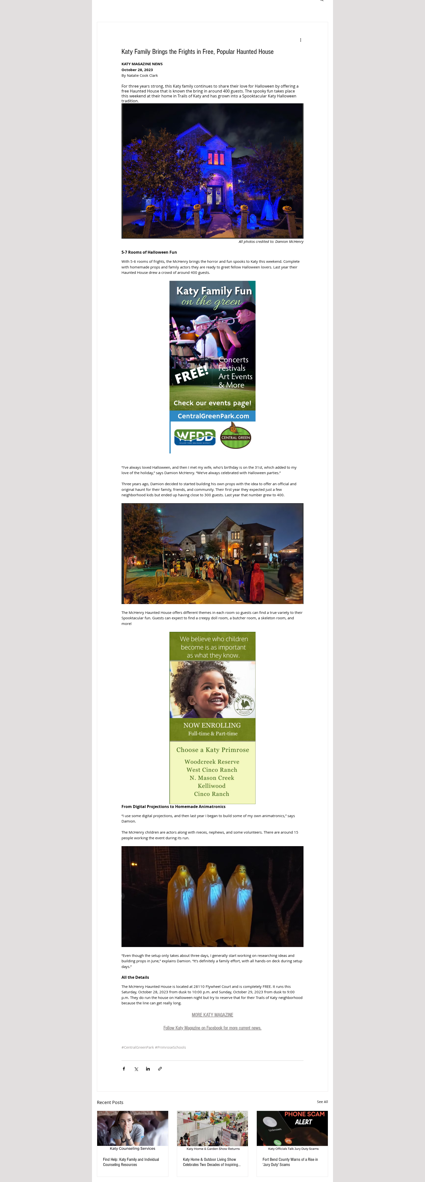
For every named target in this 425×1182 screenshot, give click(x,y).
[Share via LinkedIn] (148, 1068)
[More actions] (301, 40)
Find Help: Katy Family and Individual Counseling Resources (131, 1162)
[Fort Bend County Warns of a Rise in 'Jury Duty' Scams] (292, 1131)
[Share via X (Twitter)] (136, 1068)
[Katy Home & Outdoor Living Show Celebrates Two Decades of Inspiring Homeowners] (212, 1131)
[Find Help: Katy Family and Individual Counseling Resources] (132, 1131)
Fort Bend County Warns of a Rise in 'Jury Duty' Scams (290, 1162)
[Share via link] (160, 1068)
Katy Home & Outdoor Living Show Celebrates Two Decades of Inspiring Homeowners (210, 1162)
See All (322, 1101)
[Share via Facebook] (123, 1068)
